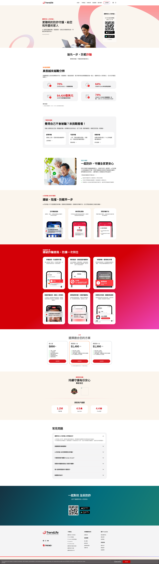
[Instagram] (45, 540)
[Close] (157, 561)
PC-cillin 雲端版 (71, 537)
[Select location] (113, 2)
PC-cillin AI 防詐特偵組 (72, 539)
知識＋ (78, 2)
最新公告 (102, 545)
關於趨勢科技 (103, 534)
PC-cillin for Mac (71, 543)
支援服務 (94, 2)
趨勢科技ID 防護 (71, 548)
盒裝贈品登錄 (86, 545)
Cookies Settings (117, 561)
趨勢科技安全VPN (71, 550)
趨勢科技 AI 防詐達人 (72, 534)
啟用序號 (86, 543)
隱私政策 (102, 537)
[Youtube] (48, 540)
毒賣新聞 (102, 549)
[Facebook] (43, 540)
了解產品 (83, 2)
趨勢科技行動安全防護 (72, 545)
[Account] (115, 2)
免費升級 (86, 547)
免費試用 (89, 2)
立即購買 (107, 2)
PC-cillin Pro (70, 541)
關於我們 (100, 2)
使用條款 (102, 539)
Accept (126, 561)
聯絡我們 (102, 547)
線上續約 (86, 541)
